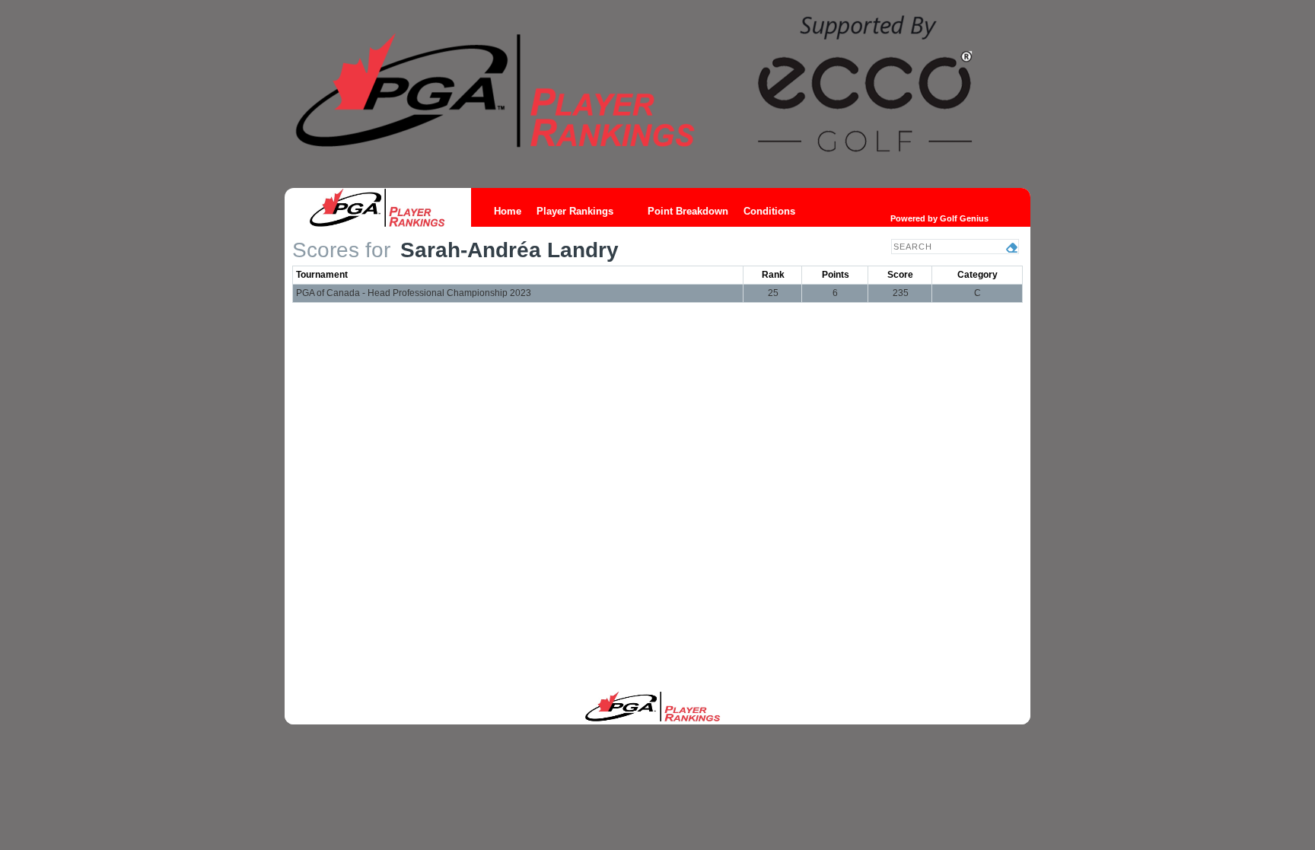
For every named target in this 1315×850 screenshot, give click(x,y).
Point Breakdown (688, 211)
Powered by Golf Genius (939, 218)
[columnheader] (518, 275)
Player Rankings (575, 211)
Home (507, 211)
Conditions (769, 211)
